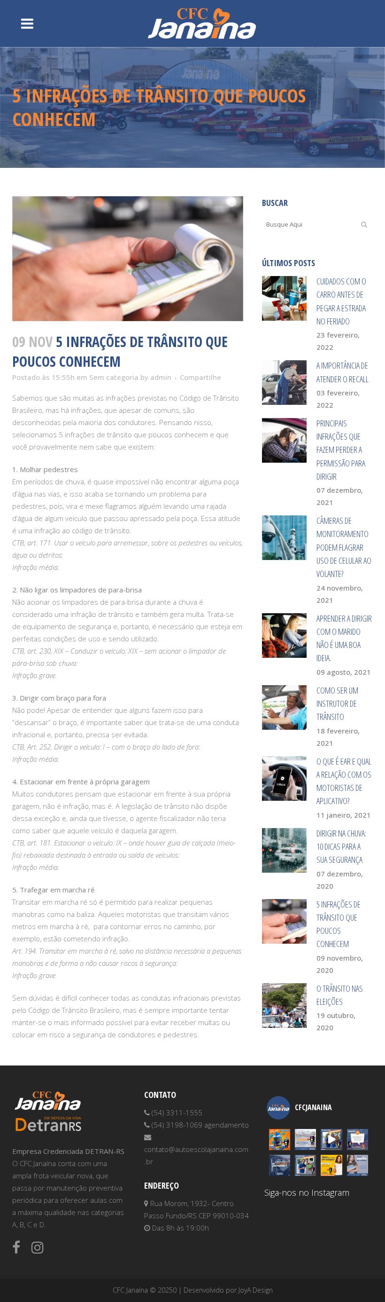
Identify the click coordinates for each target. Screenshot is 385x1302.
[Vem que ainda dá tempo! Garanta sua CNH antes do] (331, 1165)
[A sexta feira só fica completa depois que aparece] (305, 1165)
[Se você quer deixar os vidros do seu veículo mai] (279, 1165)
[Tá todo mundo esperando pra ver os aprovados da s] (331, 1139)
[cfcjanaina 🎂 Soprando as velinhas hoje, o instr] (279, 1139)
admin (160, 377)
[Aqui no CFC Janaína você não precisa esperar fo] (357, 1165)
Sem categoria (114, 377)
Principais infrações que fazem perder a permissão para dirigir (340, 450)
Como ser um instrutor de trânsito (337, 704)
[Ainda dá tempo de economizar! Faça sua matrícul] (305, 1139)
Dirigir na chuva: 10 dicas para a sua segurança (341, 847)
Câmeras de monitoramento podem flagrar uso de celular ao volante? (343, 547)
